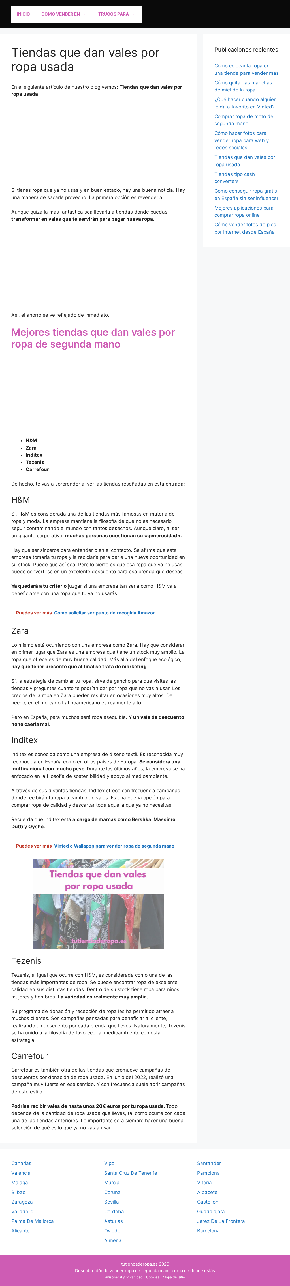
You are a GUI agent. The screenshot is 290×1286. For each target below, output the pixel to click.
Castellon (207, 1202)
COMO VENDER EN (60, 14)
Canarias (21, 1163)
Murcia (112, 1182)
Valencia (21, 1173)
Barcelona (208, 1231)
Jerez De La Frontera (221, 1221)
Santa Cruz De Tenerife (130, 1173)
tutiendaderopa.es (139, 1264)
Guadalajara (211, 1211)
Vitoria (204, 1182)
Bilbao (18, 1192)
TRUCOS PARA (113, 14)
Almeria (112, 1240)
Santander (209, 1163)
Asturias (113, 1221)
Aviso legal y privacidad (123, 1277)
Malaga (19, 1182)
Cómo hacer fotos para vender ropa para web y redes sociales (241, 140)
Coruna (112, 1192)
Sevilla (111, 1202)
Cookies (152, 1277)
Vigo (109, 1163)
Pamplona (208, 1173)
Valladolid (22, 1211)
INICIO (23, 14)
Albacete (207, 1192)
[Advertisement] (98, 144)
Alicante (20, 1231)
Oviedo (112, 1231)
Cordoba (114, 1211)
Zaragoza (22, 1202)
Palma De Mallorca (32, 1221)
